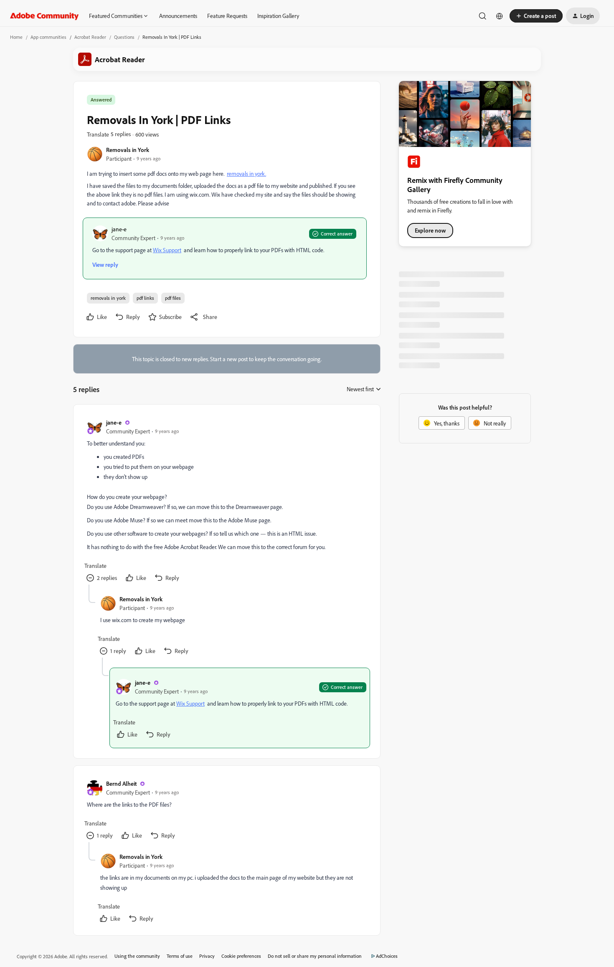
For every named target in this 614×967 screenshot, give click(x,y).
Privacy (207, 956)
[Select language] (499, 16)
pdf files (173, 298)
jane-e (119, 229)
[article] (226, 501)
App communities (48, 37)
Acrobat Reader (90, 37)
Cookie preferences (241, 956)
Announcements (178, 15)
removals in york (108, 298)
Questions (124, 37)
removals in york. (246, 173)
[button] (536, 16)
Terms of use (180, 956)
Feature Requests (227, 15)
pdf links (145, 298)
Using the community (137, 956)
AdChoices (387, 956)
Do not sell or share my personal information (315, 956)
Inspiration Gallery (278, 15)
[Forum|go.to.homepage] (44, 16)
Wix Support (167, 249)
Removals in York (127, 149)
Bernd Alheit (121, 783)
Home (16, 37)
